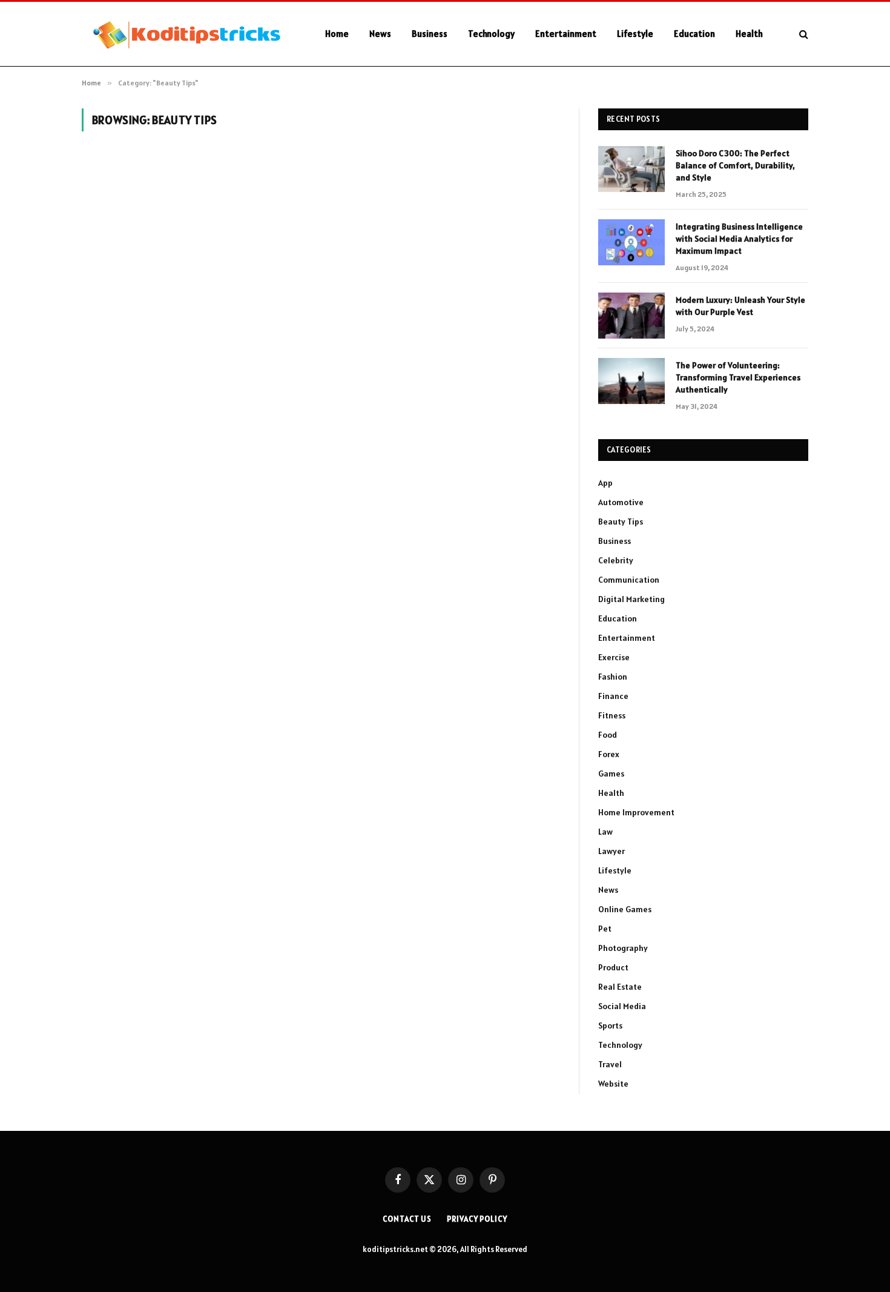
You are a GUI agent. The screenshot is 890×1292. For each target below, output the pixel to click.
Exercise (614, 657)
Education (694, 33)
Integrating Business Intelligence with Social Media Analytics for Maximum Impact (739, 238)
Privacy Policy (477, 1219)
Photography (623, 947)
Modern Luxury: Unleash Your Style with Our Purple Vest (740, 305)
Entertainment (565, 33)
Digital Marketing (631, 599)
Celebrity (615, 560)
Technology (491, 33)
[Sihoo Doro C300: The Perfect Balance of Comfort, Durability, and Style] (631, 169)
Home (337, 33)
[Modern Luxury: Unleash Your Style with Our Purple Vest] (631, 316)
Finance (613, 696)
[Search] (802, 34)
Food (607, 734)
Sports (610, 1025)
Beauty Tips (620, 521)
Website (613, 1083)
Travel (610, 1064)
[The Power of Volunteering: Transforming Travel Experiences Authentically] (631, 381)
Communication (628, 579)
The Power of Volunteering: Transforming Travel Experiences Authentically (738, 377)
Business (429, 33)
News (380, 33)
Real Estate (620, 986)
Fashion (612, 676)
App (605, 482)
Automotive (621, 502)
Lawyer (611, 851)
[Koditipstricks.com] (188, 34)
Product (613, 967)
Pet (604, 928)
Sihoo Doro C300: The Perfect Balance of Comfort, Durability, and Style (735, 165)
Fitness (611, 715)
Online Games (624, 909)
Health (749, 33)
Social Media (622, 1006)
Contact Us (407, 1219)
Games (611, 773)
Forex (608, 754)
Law (605, 831)
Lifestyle (635, 33)
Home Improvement (636, 812)
